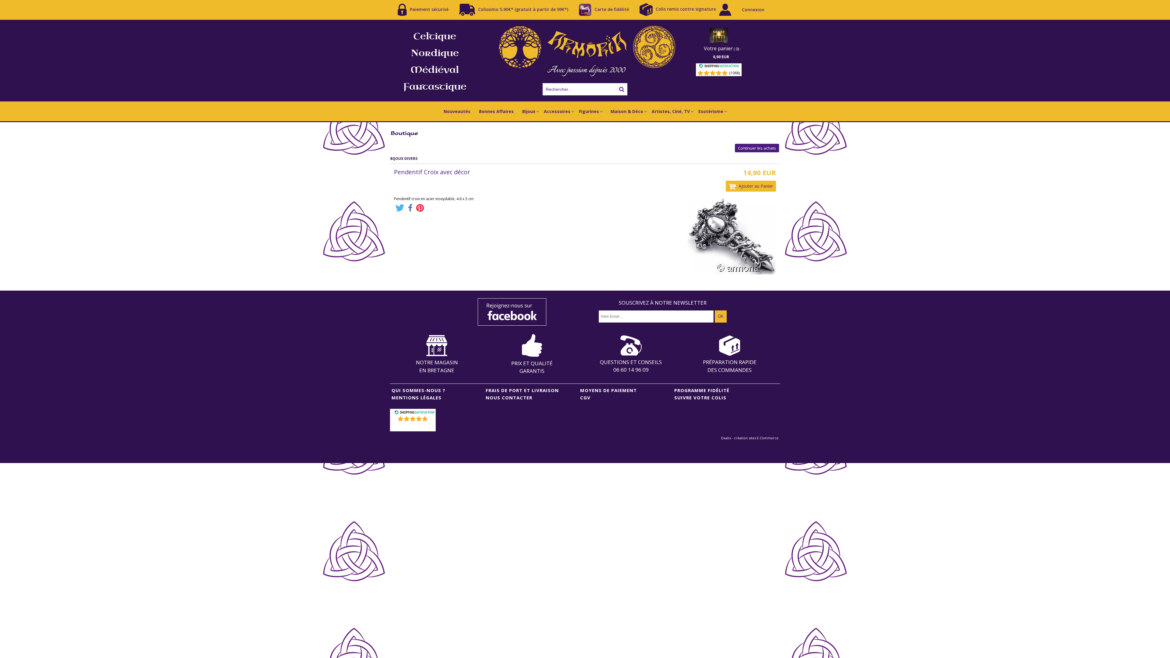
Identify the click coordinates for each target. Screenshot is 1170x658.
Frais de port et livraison (522, 390)
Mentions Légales (416, 397)
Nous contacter (509, 397)
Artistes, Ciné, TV (671, 111)
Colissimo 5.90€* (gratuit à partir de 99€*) (523, 9)
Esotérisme (710, 111)
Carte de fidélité (611, 9)
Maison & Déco (627, 111)
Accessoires (557, 111)
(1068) (734, 73)
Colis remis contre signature (686, 9)
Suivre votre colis (700, 397)
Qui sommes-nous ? (418, 390)
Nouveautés (457, 111)
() (413, 426)
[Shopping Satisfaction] (719, 66)
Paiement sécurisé (429, 9)
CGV (585, 397)
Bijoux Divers (403, 158)
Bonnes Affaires (496, 111)
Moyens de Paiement (608, 390)
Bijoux (528, 111)
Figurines (589, 111)
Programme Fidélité (701, 390)
